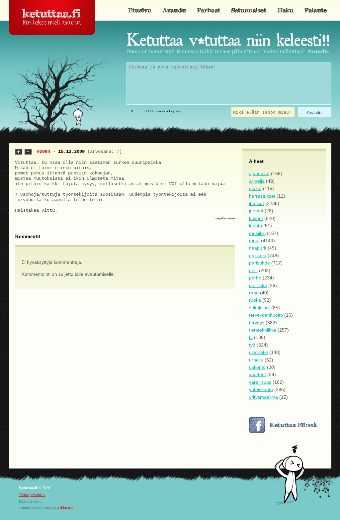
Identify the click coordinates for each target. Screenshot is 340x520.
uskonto (257, 367)
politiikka (258, 285)
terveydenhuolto (266, 315)
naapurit (257, 248)
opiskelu (257, 255)
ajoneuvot (259, 173)
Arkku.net (65, 507)
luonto (255, 225)
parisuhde (259, 262)
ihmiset (256, 203)
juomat (256, 210)
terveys (256, 322)
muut (254, 240)
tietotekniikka (262, 330)
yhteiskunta (261, 389)
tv (251, 337)
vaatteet (257, 374)
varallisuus (260, 382)
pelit (253, 270)
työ (252, 345)
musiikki (257, 233)
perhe (255, 277)
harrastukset (262, 196)
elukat (255, 188)
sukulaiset (259, 307)
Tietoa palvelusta (32, 494)
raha (254, 292)
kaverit (256, 218)
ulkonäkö (258, 352)
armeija (257, 181)
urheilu (256, 360)
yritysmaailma (263, 397)
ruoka (255, 300)
